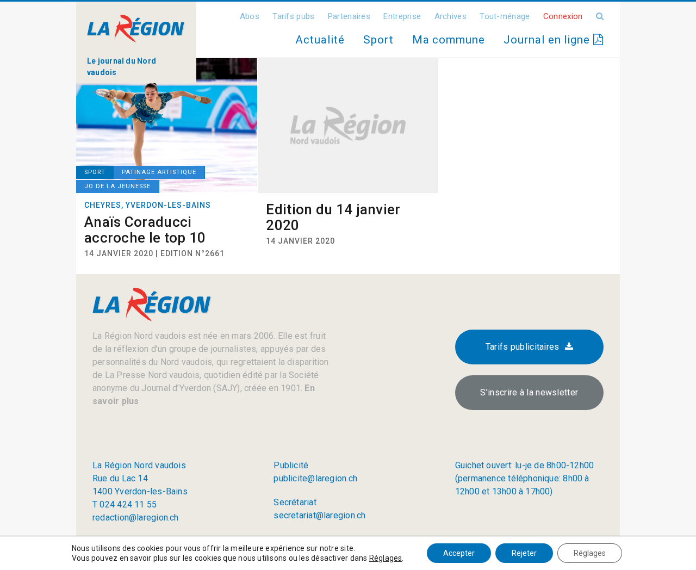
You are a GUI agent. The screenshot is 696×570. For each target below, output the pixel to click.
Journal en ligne (548, 39)
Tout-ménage (505, 16)
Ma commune (448, 39)
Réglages (385, 558)
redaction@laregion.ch (135, 517)
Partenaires (349, 16)
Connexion (563, 16)
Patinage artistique (159, 172)
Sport (378, 39)
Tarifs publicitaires (523, 347)
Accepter (459, 553)
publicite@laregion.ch (315, 478)
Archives (450, 16)
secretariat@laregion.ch (319, 515)
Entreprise (402, 16)
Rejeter (524, 553)
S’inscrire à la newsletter (529, 392)
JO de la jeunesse (117, 186)
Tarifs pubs (293, 16)
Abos (249, 16)
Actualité (319, 39)
